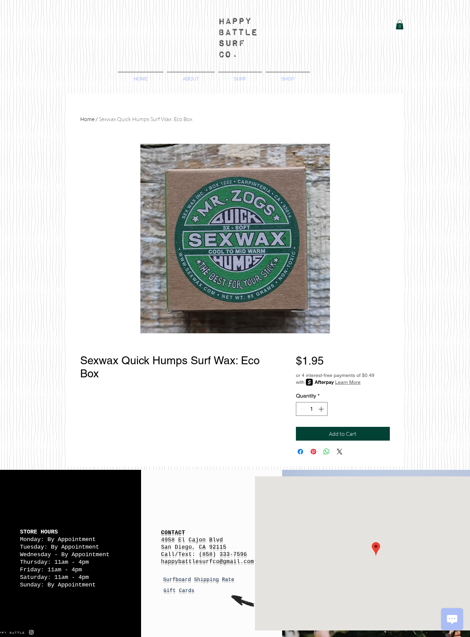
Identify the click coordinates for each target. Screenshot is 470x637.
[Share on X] (339, 451)
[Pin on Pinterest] (313, 451)
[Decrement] (302, 408)
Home (87, 119)
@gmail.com (237, 562)
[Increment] (322, 408)
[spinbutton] (312, 408)
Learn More (348, 382)
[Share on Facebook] (300, 451)
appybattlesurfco (192, 562)
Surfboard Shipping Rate (200, 580)
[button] (400, 24)
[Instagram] (31, 632)
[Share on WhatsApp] (326, 451)
